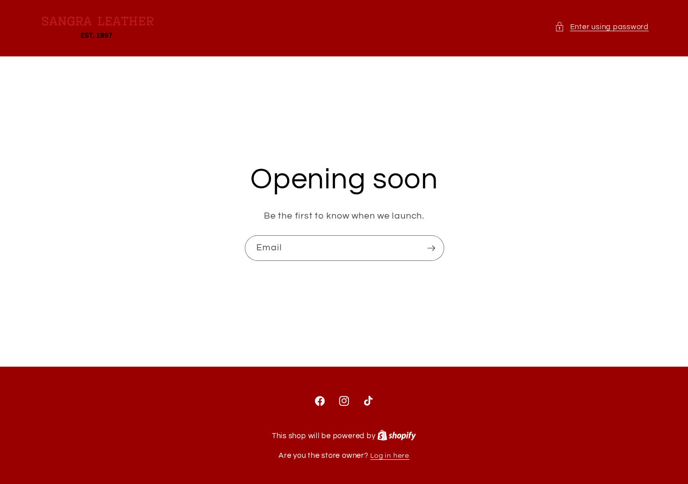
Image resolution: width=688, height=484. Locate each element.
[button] (602, 27)
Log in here (389, 455)
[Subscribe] (431, 248)
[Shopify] (396, 436)
